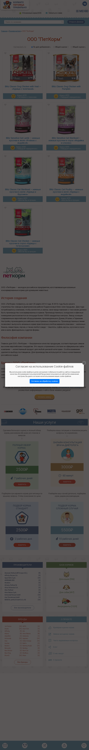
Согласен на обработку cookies (44, 381)
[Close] (84, 363)
